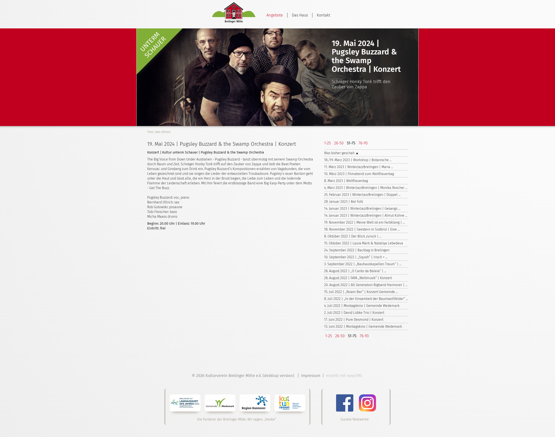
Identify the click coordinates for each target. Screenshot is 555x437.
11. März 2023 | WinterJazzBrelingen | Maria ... (358, 167)
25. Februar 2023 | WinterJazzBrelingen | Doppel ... (362, 195)
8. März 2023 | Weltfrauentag (346, 181)
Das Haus (300, 15)
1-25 (327, 143)
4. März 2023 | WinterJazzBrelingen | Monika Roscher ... (365, 188)
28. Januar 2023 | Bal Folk (343, 202)
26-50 (339, 143)
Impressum (310, 375)
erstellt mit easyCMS (344, 375)
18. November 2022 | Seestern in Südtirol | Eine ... (362, 229)
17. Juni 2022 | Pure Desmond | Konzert (353, 320)
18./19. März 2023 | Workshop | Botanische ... (358, 160)
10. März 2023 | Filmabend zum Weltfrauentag (359, 174)
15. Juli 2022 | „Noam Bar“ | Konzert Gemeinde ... (361, 292)
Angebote (274, 15)
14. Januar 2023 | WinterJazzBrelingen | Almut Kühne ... (365, 215)
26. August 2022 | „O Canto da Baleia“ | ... (355, 271)
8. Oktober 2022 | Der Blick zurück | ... (352, 236)
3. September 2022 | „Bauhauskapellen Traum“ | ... (362, 264)
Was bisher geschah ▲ (341, 153)
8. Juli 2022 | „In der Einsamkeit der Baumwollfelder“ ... (366, 299)
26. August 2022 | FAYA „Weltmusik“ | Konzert (358, 278)
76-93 (363, 143)
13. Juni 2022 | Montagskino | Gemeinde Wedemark (363, 326)
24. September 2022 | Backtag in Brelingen (356, 250)
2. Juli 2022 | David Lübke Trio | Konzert (354, 313)
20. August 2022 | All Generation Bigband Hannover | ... (365, 285)
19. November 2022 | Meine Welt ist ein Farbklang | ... (364, 222)
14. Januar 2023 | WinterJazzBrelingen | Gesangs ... (362, 208)
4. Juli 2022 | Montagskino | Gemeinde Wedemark (362, 306)
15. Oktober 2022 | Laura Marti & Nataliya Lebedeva (363, 243)
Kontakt (323, 15)
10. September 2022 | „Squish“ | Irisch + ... (355, 257)
